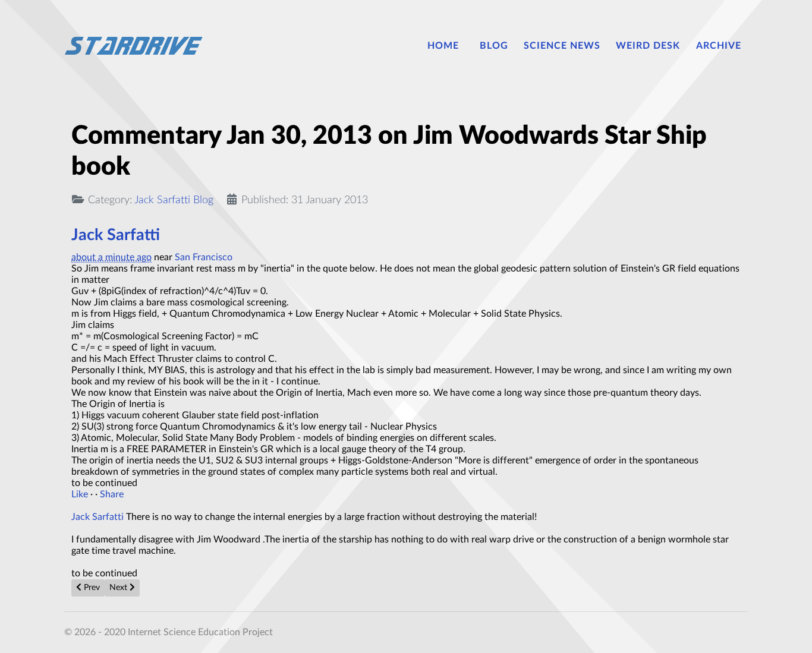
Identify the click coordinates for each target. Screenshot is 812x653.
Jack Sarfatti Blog (173, 200)
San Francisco (203, 257)
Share (112, 494)
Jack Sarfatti (115, 235)
